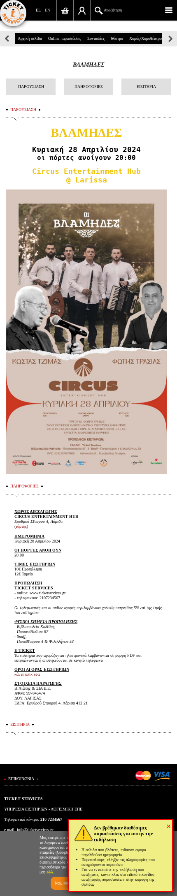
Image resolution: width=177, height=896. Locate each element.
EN (47, 10)
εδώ (50, 872)
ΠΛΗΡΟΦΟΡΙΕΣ (89, 86)
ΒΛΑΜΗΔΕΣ (89, 65)
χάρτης (21, 526)
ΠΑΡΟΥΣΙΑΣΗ (31, 86)
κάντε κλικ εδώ (27, 674)
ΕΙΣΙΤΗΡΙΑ (146, 86)
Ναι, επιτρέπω (67, 883)
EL (38, 10)
